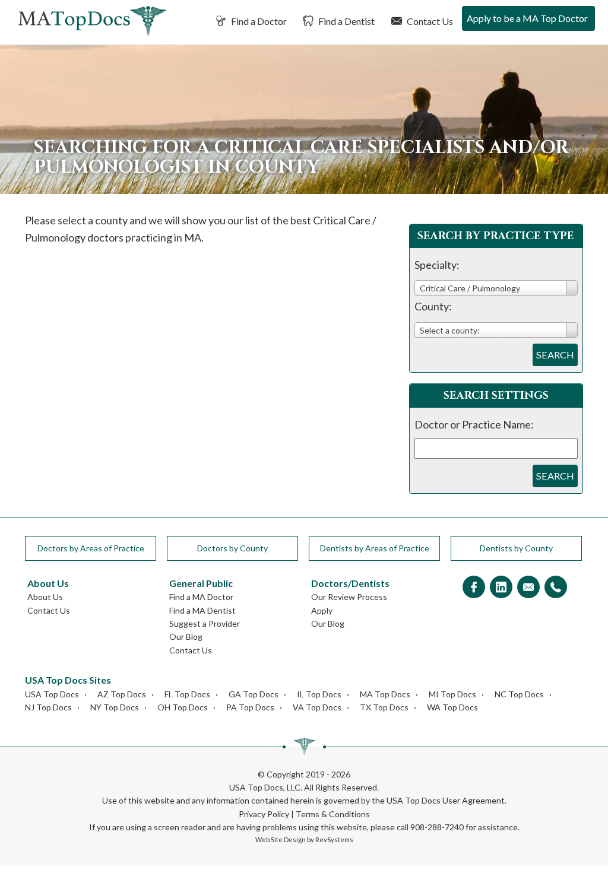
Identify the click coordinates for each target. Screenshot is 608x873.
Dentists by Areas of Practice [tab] (374, 548)
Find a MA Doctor (201, 597)
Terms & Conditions (333, 814)
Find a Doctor (258, 21)
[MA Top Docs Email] (528, 588)
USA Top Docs (52, 694)
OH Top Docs (182, 707)
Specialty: (437, 264)
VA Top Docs (317, 707)
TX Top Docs (384, 707)
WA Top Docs (452, 707)
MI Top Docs (452, 694)
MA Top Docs (385, 694)
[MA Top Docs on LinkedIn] (501, 588)
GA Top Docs (253, 694)
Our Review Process (349, 597)
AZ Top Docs (121, 694)
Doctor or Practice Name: (474, 424)
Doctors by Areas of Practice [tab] (90, 548)
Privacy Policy (264, 814)
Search (555, 354)
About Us (45, 597)
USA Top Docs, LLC (264, 787)
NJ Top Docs (48, 707)
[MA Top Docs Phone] (555, 588)
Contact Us (429, 21)
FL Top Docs (187, 694)
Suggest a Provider (204, 623)
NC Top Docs (519, 694)
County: (433, 306)
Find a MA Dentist (202, 610)
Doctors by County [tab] (232, 548)
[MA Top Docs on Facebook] (474, 588)
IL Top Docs (319, 694)
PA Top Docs (250, 707)
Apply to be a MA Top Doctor (527, 18)
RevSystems (334, 839)
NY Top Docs (114, 707)
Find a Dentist (345, 21)
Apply (321, 610)
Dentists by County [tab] (516, 548)
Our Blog (185, 636)
